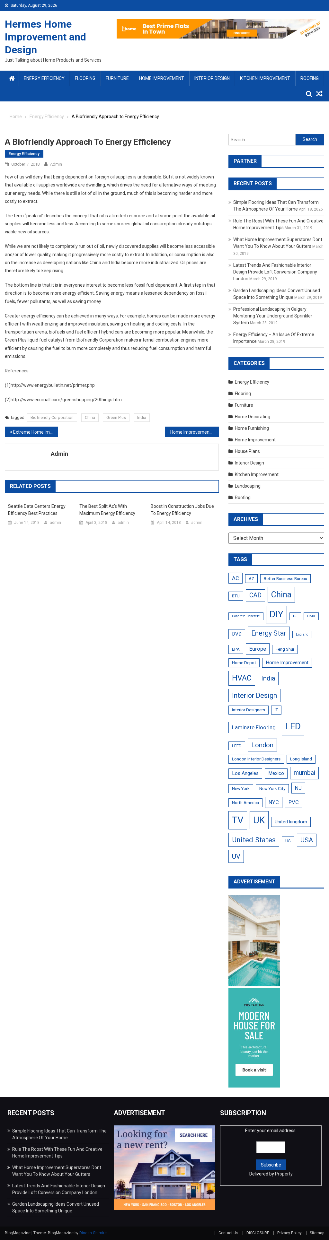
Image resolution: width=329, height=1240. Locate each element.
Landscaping (248, 486)
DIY (276, 614)
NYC (274, 802)
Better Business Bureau (285, 578)
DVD (237, 634)
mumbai (304, 772)
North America (245, 802)
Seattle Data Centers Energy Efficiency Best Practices (37, 510)
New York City (272, 788)
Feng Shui (285, 649)
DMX (311, 616)
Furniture (117, 78)
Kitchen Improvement (265, 78)
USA (306, 840)
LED (293, 726)
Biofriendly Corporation (52, 417)
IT (276, 709)
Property (284, 1173)
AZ (251, 578)
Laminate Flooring (254, 727)
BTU (236, 596)
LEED (237, 745)
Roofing (309, 78)
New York (241, 788)
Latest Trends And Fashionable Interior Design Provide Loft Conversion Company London (275, 272)
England (302, 634)
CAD (255, 595)
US (288, 840)
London (262, 745)
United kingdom (291, 822)
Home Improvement (161, 78)
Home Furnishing (252, 428)
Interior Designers (248, 709)
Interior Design (212, 78)
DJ (295, 616)
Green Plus (116, 417)
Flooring (85, 78)
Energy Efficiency (44, 78)
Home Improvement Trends (194, 432)
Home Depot (244, 662)
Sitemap (317, 1233)
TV (238, 820)
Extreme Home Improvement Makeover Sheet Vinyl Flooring (35, 432)
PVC (294, 802)
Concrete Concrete (246, 616)
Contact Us (228, 1233)
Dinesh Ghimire (93, 1233)
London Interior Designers (256, 759)
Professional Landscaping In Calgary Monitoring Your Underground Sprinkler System (272, 316)
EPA (236, 649)
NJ (298, 788)
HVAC (242, 678)
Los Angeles (245, 773)
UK (259, 820)
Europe (257, 649)
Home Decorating (252, 416)
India (141, 417)
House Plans (247, 451)
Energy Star (268, 633)
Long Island (301, 759)
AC (235, 578)
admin (56, 164)
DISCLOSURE (257, 1233)
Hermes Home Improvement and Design (45, 37)
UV (236, 856)
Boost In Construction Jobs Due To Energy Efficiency (182, 510)
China (90, 417)
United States (254, 840)
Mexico (276, 773)
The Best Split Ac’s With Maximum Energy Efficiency (107, 510)
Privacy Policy (289, 1233)
